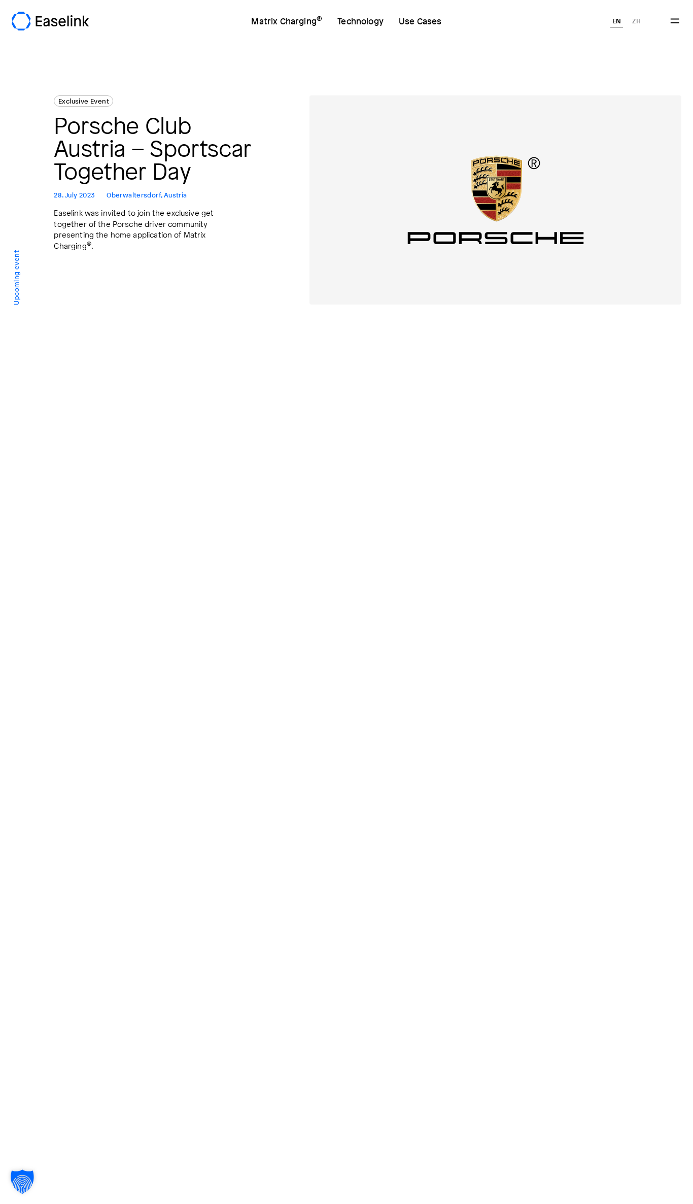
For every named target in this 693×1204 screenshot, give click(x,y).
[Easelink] (50, 21)
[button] (22, 1181)
